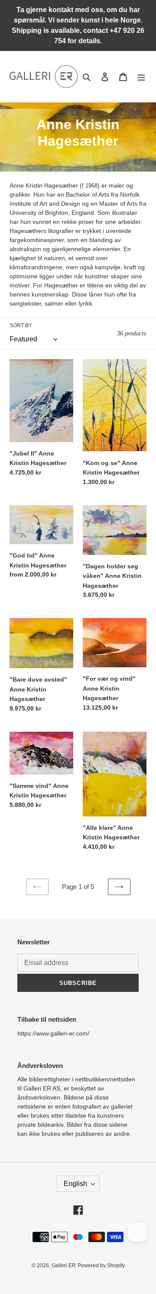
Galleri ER (64, 1265)
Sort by (21, 325)
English (75, 1183)
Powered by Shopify (101, 1265)
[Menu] (141, 76)
